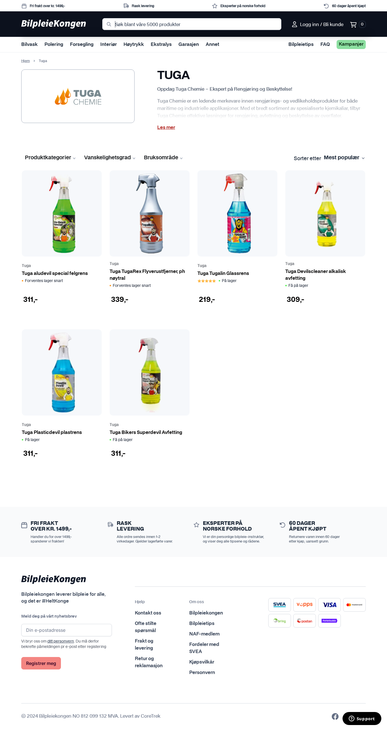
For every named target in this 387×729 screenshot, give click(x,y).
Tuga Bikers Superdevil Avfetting (146, 432)
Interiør (108, 44)
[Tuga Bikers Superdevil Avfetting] (150, 372)
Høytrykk (134, 44)
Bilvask (29, 44)
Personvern (202, 672)
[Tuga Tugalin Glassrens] (237, 213)
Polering (53, 44)
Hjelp (140, 602)
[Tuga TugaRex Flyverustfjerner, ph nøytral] (150, 213)
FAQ (325, 44)
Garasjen (188, 44)
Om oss (196, 602)
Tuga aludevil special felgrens (55, 273)
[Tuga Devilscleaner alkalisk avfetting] (325, 213)
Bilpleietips (301, 44)
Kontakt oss (148, 613)
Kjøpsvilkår (201, 662)
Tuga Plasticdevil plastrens (52, 432)
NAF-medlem (204, 634)
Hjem (25, 61)
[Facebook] (335, 717)
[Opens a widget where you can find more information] (361, 719)
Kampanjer (351, 44)
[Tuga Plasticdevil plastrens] (62, 372)
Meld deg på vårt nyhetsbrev (49, 616)
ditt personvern (60, 641)
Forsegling (81, 44)
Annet (212, 44)
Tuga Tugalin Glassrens (223, 273)
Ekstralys (161, 44)
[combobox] (191, 24)
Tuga (26, 266)
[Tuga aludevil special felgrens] (62, 213)
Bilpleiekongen (206, 613)
